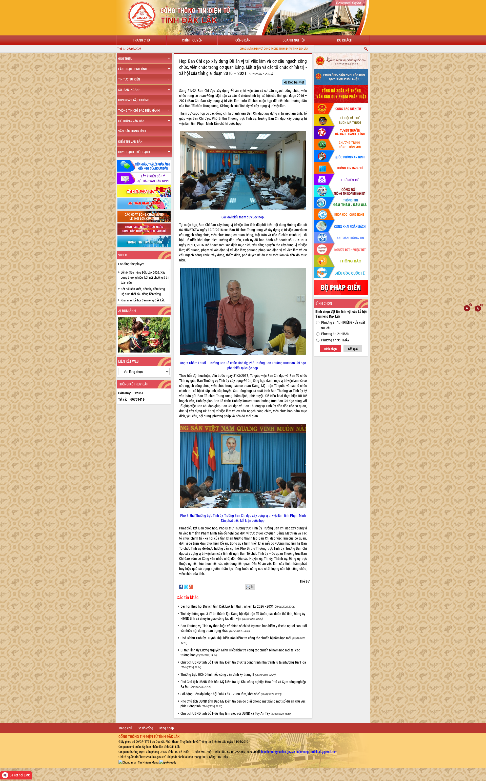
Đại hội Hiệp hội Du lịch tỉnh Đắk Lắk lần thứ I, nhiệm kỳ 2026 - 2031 (237, 606)
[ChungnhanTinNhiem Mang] (138, 761)
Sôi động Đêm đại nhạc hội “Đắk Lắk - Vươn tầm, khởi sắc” (230, 693)
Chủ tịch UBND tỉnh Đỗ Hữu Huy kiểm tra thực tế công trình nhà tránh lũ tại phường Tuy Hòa (243, 664)
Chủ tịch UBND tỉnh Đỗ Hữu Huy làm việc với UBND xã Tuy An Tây (235, 713)
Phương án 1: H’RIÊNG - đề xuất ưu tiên (343, 325)
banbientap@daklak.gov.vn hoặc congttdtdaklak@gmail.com (299, 751)
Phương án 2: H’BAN (335, 333)
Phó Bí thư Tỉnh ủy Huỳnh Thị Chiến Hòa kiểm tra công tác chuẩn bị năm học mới (242, 640)
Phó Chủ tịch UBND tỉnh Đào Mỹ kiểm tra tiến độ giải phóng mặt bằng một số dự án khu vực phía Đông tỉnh (243, 703)
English (356, 3)
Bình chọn (330, 348)
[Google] (191, 586)
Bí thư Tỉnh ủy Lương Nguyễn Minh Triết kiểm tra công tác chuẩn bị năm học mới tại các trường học (240, 652)
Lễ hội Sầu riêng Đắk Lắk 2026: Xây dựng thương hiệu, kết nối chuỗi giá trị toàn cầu (145, 277)
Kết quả (353, 348)
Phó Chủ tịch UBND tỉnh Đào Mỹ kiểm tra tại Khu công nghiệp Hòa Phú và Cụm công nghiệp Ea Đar (243, 684)
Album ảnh (127, 310)
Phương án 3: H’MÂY (335, 340)
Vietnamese (343, 3)
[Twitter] (186, 586)
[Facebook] (181, 586)
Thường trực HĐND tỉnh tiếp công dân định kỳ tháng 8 (227, 674)
